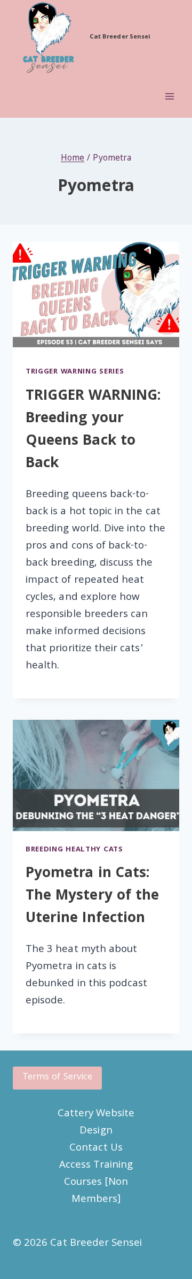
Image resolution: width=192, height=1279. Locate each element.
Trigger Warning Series (75, 372)
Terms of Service (57, 1077)
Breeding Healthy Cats (74, 850)
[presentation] (96, 297)
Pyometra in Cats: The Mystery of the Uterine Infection (92, 896)
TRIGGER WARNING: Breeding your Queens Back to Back (93, 430)
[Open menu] (169, 96)
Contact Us (96, 1148)
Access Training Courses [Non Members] (96, 1182)
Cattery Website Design (96, 1123)
